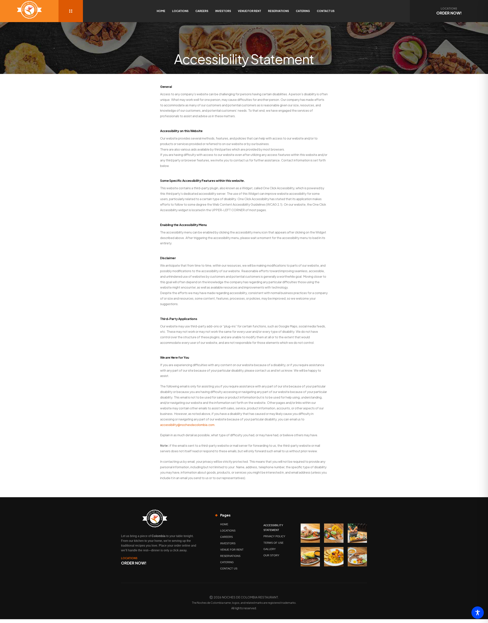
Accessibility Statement (273, 528)
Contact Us (228, 568)
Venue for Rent (249, 11)
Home (161, 11)
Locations (180, 11)
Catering (303, 11)
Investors (223, 11)
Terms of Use (273, 542)
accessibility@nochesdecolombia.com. (187, 425)
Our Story (271, 555)
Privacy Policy (274, 536)
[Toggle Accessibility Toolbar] (477, 612)
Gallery (269, 549)
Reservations (278, 11)
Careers (201, 11)
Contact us (326, 11)
